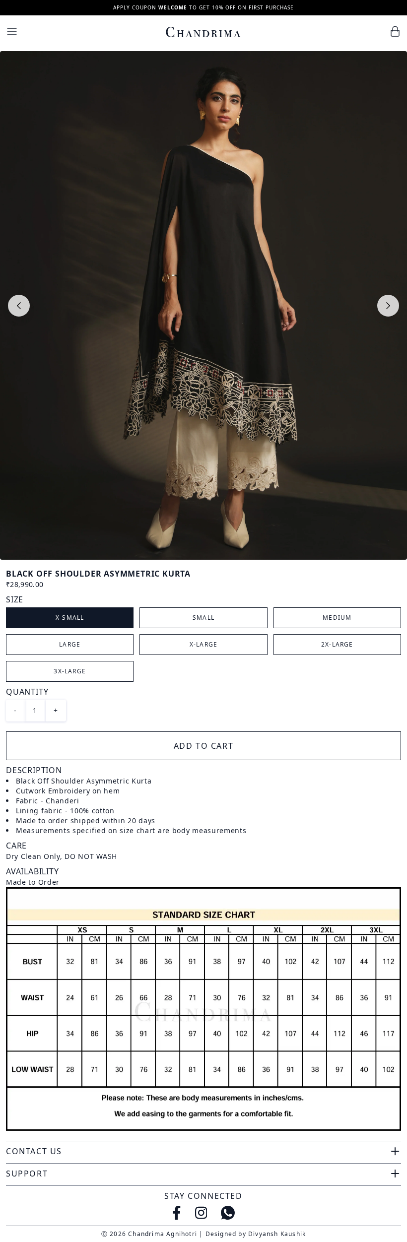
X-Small (70, 617)
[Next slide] (388, 306)
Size (14, 599)
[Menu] (12, 31)
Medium (337, 617)
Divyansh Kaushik (277, 1234)
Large (69, 644)
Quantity (27, 691)
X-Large (203, 644)
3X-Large (70, 671)
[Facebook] (176, 1213)
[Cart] (395, 31)
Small (203, 617)
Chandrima (203, 32)
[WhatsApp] (228, 1213)
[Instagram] (201, 1213)
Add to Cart (204, 745)
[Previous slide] (19, 306)
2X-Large (337, 644)
